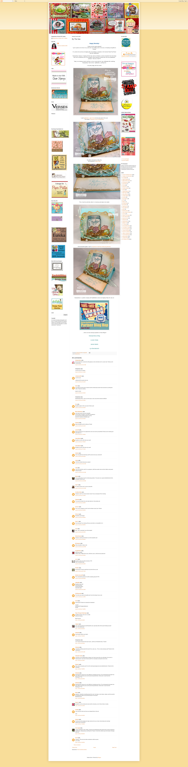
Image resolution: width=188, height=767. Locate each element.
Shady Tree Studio (126, 215)
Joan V (76, 484)
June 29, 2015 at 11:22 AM (80, 472)
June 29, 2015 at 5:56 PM (80, 517)
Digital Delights (125, 179)
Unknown (77, 499)
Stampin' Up (124, 222)
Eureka (123, 185)
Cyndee (77, 709)
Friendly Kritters (125, 188)
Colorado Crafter (78, 655)
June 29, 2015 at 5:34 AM (80, 407)
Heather (77, 567)
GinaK (123, 189)
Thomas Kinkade (125, 230)
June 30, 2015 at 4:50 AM (80, 555)
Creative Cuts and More (127, 176)
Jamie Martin (78, 438)
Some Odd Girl (125, 216)
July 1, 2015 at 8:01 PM (80, 678)
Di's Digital (124, 177)
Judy (76, 467)
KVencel (77, 514)
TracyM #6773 (78, 550)
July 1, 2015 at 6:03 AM (80, 620)
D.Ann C (77, 506)
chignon (77, 624)
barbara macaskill (79, 575)
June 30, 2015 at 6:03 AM (80, 563)
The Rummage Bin (126, 228)
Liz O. (76, 559)
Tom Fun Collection (126, 231)
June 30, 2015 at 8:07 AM (80, 571)
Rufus (76, 692)
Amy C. (76, 521)
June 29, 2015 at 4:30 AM (80, 392)
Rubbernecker (125, 210)
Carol (76, 600)
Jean (76, 528)
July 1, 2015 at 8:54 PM (80, 698)
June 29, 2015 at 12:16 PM (80, 488)
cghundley (77, 582)
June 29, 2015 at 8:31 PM (80, 532)
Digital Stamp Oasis (126, 180)
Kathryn (77, 719)
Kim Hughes (124, 198)
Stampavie (124, 219)
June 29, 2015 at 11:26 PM (80, 546)
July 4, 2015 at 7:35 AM (80, 724)
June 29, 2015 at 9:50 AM (80, 456)
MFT (123, 200)
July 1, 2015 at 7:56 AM (80, 636)
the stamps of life (125, 239)
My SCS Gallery (125, 160)
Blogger (99, 757)
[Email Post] (89, 352)
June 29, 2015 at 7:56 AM (80, 441)
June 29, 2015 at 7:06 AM (80, 434)
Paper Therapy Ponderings (80, 613)
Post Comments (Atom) (82, 749)
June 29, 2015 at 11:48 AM (80, 480)
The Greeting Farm (126, 225)
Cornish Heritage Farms (127, 174)
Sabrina (77, 453)
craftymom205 (78, 376)
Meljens (123, 201)
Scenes (123, 213)
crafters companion (126, 233)
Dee (76, 404)
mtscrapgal (77, 727)
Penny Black (124, 207)
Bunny (76, 476)
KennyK (123, 197)
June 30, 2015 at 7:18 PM (80, 609)
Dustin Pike (124, 183)
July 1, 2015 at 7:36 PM (80, 669)
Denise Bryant (78, 536)
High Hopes (124, 192)
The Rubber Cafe (125, 227)
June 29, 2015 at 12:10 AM (80, 364)
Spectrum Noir (125, 218)
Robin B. (77, 664)
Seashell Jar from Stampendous (97, 119)
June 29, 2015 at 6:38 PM (80, 524)
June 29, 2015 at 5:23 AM (80, 400)
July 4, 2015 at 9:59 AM (80, 733)
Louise (76, 460)
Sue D (76, 737)
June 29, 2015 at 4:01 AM (80, 381)
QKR (123, 209)
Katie (76, 385)
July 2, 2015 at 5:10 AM (80, 705)
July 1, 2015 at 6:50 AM (80, 628)
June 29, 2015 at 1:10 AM (80, 372)
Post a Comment (77, 744)
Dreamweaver (125, 182)
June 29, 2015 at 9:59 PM (80, 539)
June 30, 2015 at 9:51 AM (80, 589)
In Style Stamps (125, 195)
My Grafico (124, 204)
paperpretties (125, 236)
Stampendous (77, 353)
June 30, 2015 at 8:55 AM (80, 578)
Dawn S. (77, 702)
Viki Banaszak (78, 593)
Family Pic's (124, 186)
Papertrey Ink (125, 206)
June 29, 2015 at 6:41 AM (80, 425)
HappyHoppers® (125, 191)
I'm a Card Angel (125, 158)
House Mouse (125, 194)
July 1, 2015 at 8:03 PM (80, 688)
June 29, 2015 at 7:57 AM (80, 449)
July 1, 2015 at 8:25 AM (80, 643)
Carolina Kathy (78, 492)
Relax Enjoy (97, 161)
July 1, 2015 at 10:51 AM (80, 651)
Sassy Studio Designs (126, 212)
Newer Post (74, 747)
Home (94, 747)
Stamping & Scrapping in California (85, 7)
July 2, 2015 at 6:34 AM (80, 715)
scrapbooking (125, 237)
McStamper (77, 543)
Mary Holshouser (78, 411)
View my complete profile (62, 45)
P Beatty (77, 422)
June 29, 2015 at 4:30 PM (80, 510)
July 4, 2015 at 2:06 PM (80, 742)
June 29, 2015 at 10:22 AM (80, 463)
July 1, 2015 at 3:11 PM (79, 660)
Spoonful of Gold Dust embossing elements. (101, 246)
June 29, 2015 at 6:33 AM (80, 418)
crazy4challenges (125, 234)
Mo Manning (124, 203)
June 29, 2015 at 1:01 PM (80, 495)
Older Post (114, 747)
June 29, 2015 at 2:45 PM (80, 502)
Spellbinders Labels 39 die (89, 118)
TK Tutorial (124, 224)
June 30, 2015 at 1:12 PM (80, 596)
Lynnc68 (77, 429)
